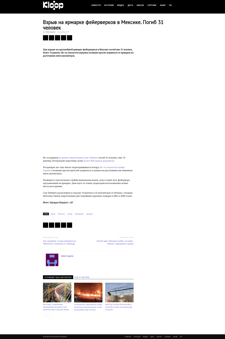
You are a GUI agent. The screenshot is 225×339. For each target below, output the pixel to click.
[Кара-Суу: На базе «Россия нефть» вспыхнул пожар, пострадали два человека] (119, 292)
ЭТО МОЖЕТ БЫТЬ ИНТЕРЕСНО (58, 277)
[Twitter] (51, 37)
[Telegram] (63, 37)
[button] (179, 5)
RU (170, 5)
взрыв (53, 214)
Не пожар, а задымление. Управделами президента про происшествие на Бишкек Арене (56, 307)
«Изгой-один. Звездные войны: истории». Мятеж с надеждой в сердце (115, 242)
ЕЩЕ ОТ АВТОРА (82, 277)
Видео (120, 5)
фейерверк (79, 214)
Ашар (163, 5)
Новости (96, 5)
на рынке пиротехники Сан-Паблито (78, 157)
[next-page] (48, 315)
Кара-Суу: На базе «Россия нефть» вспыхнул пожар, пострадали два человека (118, 307)
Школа (140, 5)
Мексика (61, 214)
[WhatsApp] (69, 37)
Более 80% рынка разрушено (99, 160)
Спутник (152, 5)
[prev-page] (44, 315)
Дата (130, 5)
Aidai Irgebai (50, 32)
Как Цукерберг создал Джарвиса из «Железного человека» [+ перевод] (59, 242)
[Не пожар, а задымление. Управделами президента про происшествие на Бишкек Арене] (57, 292)
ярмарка (89, 214)
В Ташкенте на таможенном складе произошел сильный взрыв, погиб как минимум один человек (88, 307)
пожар (69, 214)
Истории (109, 5)
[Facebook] (45, 37)
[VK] (57, 37)
